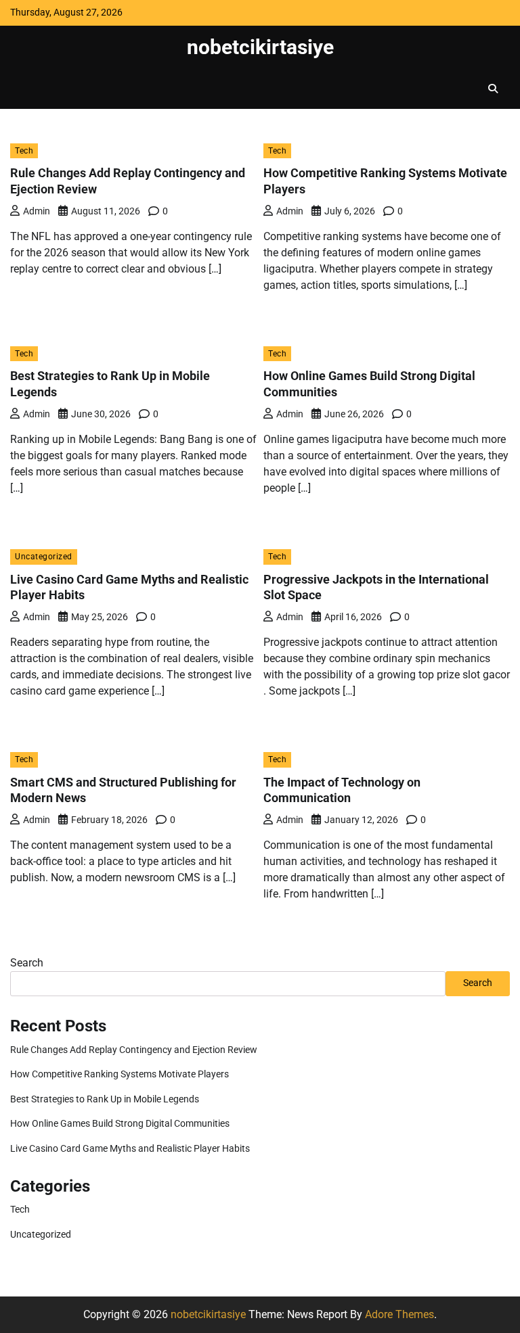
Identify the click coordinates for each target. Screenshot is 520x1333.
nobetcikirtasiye (260, 47)
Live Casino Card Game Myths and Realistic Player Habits (130, 1148)
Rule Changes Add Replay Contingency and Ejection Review (133, 1050)
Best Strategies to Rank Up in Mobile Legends (104, 1099)
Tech (24, 150)
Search (26, 962)
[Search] (493, 88)
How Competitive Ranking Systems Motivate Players (119, 1074)
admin (36, 211)
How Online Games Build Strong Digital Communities (120, 1123)
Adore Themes (399, 1314)
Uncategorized (43, 556)
